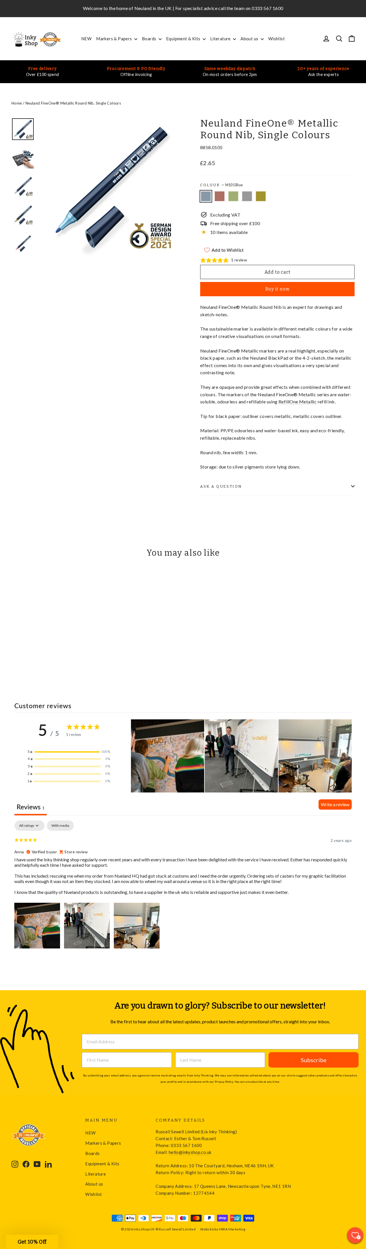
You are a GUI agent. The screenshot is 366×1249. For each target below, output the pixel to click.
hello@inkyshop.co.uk (190, 1152)
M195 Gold (260, 196)
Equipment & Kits (183, 38)
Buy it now (277, 289)
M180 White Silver (247, 196)
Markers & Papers (114, 38)
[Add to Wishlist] (18, 579)
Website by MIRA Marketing (222, 1229)
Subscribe (314, 1059)
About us (249, 38)
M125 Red (219, 196)
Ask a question (221, 486)
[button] (69, 752)
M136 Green (233, 196)
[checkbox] (60, 825)
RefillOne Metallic (298, 401)
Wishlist (276, 38)
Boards (149, 38)
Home (16, 103)
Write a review (335, 804)
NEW (86, 38)
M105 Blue (206, 196)
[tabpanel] (183, 885)
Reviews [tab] (31, 807)
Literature (221, 38)
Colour (221, 185)
